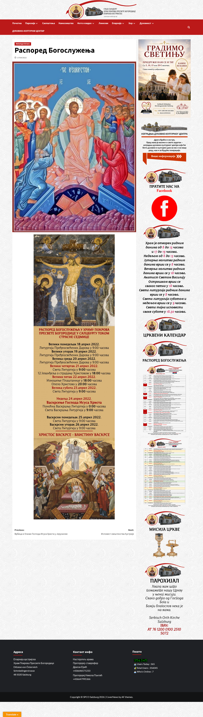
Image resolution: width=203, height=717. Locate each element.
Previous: (41, 532)
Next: (117, 532)
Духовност (145, 23)
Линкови (103, 23)
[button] (189, 27)
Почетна (17, 23)
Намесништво (66, 23)
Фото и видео (84, 23)
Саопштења (48, 23)
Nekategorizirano (23, 44)
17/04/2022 (22, 58)
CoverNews (112, 696)
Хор (131, 23)
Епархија (116, 23)
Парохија (30, 23)
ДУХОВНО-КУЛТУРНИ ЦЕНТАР (28, 31)
